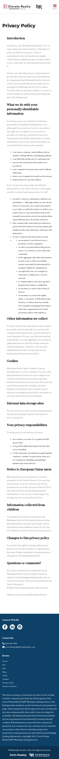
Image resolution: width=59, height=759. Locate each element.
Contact (5, 679)
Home (4, 661)
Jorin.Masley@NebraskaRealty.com (20, 647)
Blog (4, 672)
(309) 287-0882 (11, 643)
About (4, 675)
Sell (3, 668)
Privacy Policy (8, 683)
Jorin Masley (18, 755)
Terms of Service (9, 686)
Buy (4, 665)
